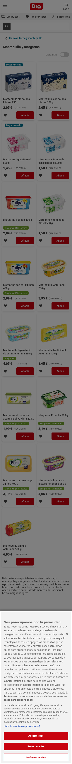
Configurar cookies (36, 757)
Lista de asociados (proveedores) (22, 726)
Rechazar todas (36, 746)
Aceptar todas (36, 735)
